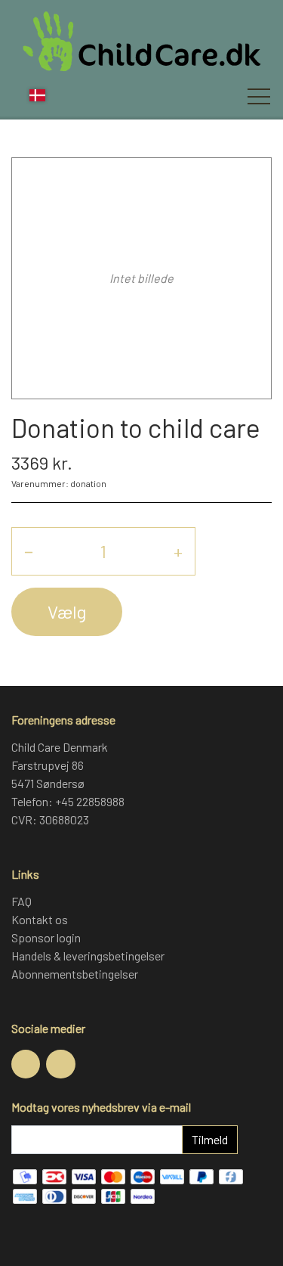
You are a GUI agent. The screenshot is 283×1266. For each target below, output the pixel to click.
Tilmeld (210, 1139)
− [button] (28, 551)
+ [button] (178, 551)
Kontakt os (39, 919)
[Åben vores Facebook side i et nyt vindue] (25, 1064)
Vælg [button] (67, 611)
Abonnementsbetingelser (74, 974)
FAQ (21, 901)
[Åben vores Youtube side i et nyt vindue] (60, 1064)
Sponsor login (46, 937)
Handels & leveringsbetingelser (88, 955)
